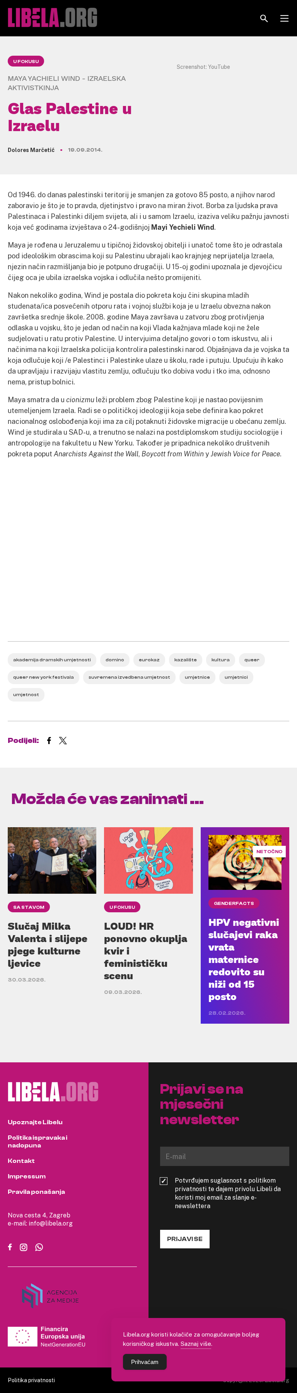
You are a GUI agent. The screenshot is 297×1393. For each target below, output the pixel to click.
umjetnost (26, 694)
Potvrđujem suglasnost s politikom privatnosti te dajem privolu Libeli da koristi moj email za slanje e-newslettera (228, 1193)
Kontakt (21, 1160)
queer (251, 659)
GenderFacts (234, 903)
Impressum (27, 1176)
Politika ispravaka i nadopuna (37, 1141)
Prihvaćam (145, 1362)
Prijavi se (185, 1239)
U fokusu (26, 61)
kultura (221, 659)
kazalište (185, 659)
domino (115, 659)
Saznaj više (196, 1343)
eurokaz (149, 659)
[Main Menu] (284, 18)
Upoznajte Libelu (35, 1122)
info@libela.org (51, 1223)
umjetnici (236, 677)
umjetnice (197, 677)
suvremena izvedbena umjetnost (129, 677)
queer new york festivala (43, 677)
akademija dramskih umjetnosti (52, 659)
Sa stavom (28, 907)
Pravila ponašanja (36, 1191)
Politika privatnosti (31, 1380)
